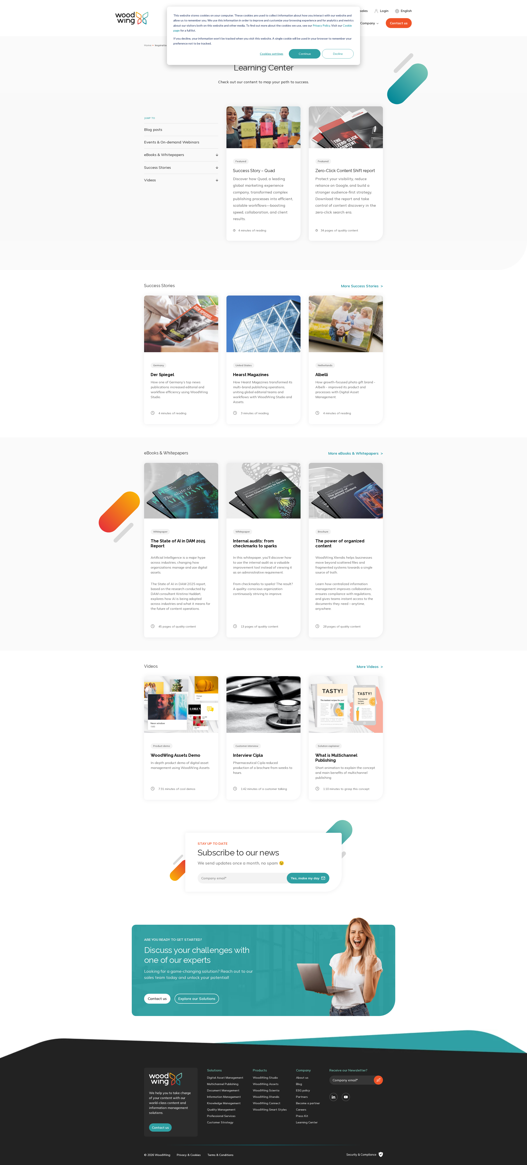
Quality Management (221, 1109)
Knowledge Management (224, 1103)
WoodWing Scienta (266, 1090)
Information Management (224, 1097)
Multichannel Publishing (222, 1084)
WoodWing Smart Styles (270, 1109)
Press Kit (302, 1116)
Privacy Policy (321, 25)
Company (303, 1070)
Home (148, 45)
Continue (305, 53)
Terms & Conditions (220, 1155)
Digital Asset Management (225, 1077)
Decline (338, 53)
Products (260, 1070)
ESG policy (303, 1090)
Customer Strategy (220, 1122)
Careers (301, 1109)
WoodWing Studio (265, 1077)
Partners (302, 1097)
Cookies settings (271, 53)
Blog (299, 1084)
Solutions (214, 1070)
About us (302, 1077)
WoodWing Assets (266, 1084)
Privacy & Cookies (189, 1155)
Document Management (223, 1090)
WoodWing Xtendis (266, 1097)
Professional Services (221, 1116)
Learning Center (307, 1122)
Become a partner (308, 1103)
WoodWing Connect (266, 1103)
